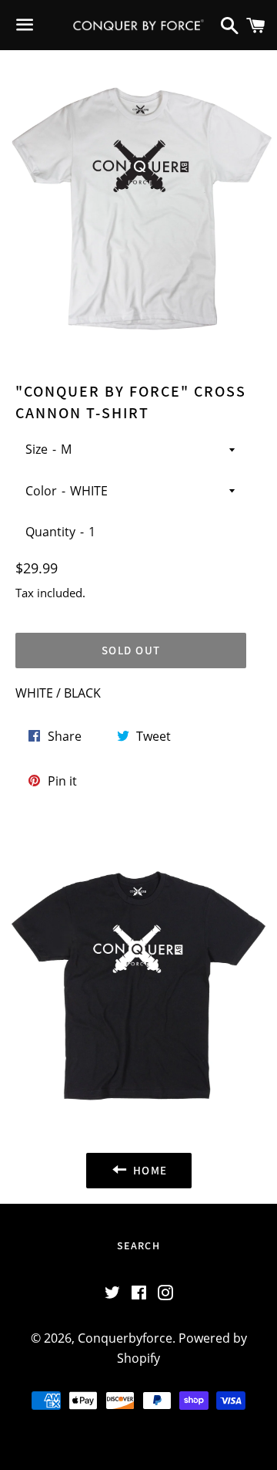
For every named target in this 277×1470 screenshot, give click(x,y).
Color (41, 490)
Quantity (50, 531)
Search (138, 1245)
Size (36, 449)
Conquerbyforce (125, 1338)
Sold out (131, 650)
